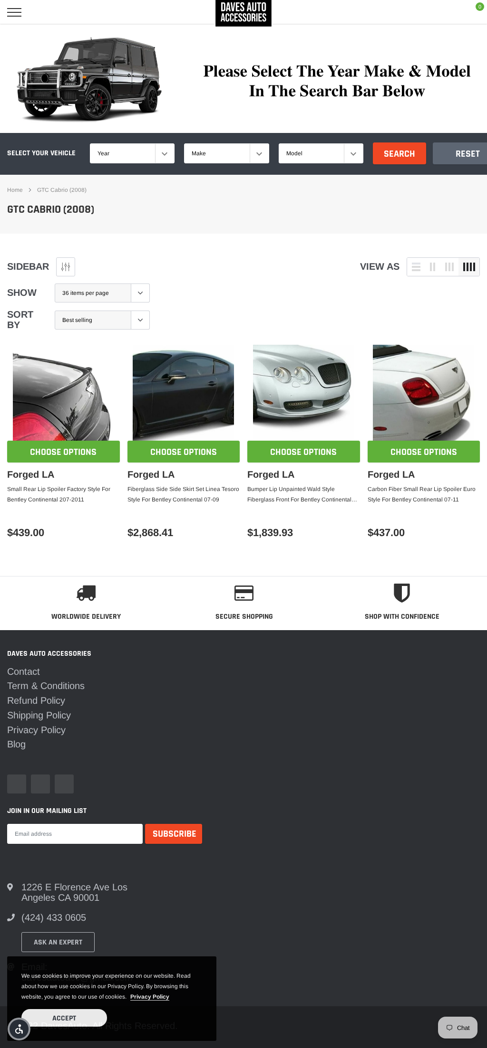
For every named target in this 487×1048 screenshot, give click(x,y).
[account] (450, 12)
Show (22, 292)
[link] (63, 395)
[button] (19, 1029)
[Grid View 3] (449, 267)
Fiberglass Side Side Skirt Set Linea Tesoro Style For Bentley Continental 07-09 (183, 494)
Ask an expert (58, 942)
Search (399, 154)
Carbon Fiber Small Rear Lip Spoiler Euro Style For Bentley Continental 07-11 (422, 494)
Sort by (20, 319)
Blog (16, 744)
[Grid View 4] (468, 267)
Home (15, 190)
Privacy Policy (36, 730)
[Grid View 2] (432, 267)
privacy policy (149, 996)
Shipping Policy (39, 715)
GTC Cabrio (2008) (62, 190)
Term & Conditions (46, 685)
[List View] (416, 267)
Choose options (63, 452)
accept (64, 1018)
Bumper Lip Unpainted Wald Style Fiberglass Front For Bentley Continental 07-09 (299, 495)
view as (379, 266)
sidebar (28, 266)
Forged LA (30, 474)
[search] (39, 12)
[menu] (14, 12)
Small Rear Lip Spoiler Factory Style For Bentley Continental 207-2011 (58, 494)
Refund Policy (36, 700)
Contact (23, 671)
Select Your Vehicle (41, 153)
